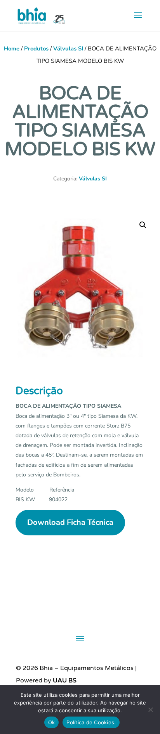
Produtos (36, 48)
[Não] (150, 709)
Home (11, 48)
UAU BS (65, 680)
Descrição (39, 391)
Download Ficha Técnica (70, 522)
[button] (143, 225)
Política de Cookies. (91, 722)
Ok (51, 722)
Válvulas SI (68, 48)
